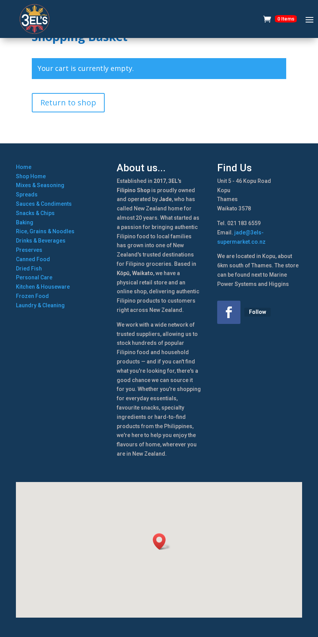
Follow (257, 312)
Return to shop (68, 102)
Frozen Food (32, 296)
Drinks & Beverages (41, 241)
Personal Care (34, 277)
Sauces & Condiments (44, 204)
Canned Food (33, 259)
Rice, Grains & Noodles (45, 231)
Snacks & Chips (35, 213)
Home (23, 167)
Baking (24, 222)
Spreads (27, 194)
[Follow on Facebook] (228, 312)
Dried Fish (29, 268)
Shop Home (31, 176)
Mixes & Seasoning (40, 185)
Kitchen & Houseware (43, 287)
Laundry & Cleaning (40, 305)
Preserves (29, 250)
